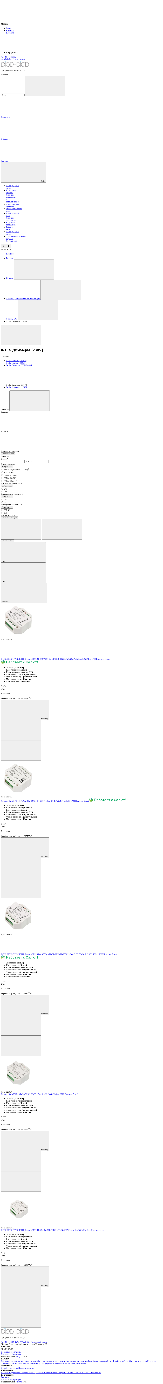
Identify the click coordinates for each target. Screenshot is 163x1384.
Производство (12, 1368)
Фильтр (5, 602)
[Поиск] (45, 86)
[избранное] (21, 750)
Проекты (10, 33)
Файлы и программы (91, 1372)
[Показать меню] (34, 269)
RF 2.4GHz (9, 472)
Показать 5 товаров (9, 518)
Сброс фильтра (8, 454)
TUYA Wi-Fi (10, 478)
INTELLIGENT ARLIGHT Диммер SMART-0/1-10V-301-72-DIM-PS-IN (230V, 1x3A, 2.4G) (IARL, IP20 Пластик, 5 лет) (52, 1230)
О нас (8, 28)
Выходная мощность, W (11, 505)
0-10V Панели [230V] (15, 363)
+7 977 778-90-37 (24, 1342)
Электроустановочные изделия (53, 1363)
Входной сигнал (8, 464)
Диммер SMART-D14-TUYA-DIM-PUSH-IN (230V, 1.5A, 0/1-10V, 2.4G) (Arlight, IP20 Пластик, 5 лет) (45, 801)
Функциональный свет (102, 1361)
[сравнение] (21, 730)
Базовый (5, 431)
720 (6, 513)
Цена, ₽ (4, 459)
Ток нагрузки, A (8, 515)
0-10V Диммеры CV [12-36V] (19, 365)
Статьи (41, 1372)
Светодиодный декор (31, 1363)
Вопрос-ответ (50, 1372)
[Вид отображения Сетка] (21, 529)
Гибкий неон (9, 228)
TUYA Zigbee (10, 481)
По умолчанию (7, 541)
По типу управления (10, 451)
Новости (10, 30)
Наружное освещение (11, 223)
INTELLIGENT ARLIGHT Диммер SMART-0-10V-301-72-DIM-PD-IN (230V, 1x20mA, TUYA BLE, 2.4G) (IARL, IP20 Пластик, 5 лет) (59, 954)
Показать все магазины (11, 1352)
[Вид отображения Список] (62, 529)
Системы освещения (11, 219)
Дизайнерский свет (120, 1361)
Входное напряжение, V (11, 483)
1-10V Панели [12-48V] (16, 361)
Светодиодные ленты (10, 1361)
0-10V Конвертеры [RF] (16, 387)
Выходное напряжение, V (12, 494)
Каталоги (5, 1372)
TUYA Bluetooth (11, 475)
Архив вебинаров (30, 1372)
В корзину (44, 719)
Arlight (19, 1356)
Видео (12, 1372)
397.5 (7, 510)
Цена (4, 561)
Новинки (10, 254)
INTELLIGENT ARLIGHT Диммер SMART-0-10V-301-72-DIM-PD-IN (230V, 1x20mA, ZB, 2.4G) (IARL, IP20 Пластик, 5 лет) (55, 659)
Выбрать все (7, 467)
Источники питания (11, 191)
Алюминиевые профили (12, 205)
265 (6, 492)
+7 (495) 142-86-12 (9, 1342)
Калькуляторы (62, 1372)
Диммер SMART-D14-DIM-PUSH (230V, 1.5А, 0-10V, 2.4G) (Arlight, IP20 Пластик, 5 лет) (39, 1094)
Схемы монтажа (75, 1372)
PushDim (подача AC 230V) (16, 469)
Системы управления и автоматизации (54, 1361)
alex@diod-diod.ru (39, 1342)
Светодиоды (11, 241)
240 (6, 489)
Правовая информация (11, 1354)
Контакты (21, 59)
